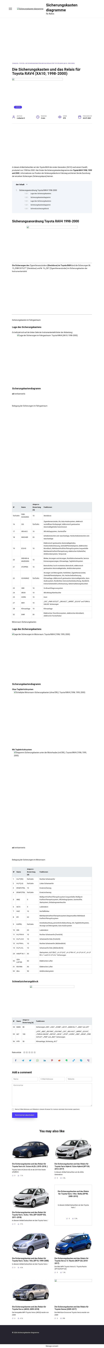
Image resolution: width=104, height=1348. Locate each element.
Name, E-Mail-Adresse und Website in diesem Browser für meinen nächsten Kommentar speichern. (47, 1109)
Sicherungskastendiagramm (41, 197)
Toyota (21, 63)
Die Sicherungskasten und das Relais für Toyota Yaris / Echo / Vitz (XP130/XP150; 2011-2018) (29, 1214)
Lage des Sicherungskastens (41, 193)
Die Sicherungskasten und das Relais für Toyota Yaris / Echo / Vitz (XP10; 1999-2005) (30, 1259)
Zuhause (15, 63)
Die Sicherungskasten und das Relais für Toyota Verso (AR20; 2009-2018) (29, 1308)
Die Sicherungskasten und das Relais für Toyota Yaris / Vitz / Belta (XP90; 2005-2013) (73, 1193)
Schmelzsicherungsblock (40, 208)
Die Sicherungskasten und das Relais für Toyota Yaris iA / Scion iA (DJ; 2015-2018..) (30, 1165)
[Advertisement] (52, 42)
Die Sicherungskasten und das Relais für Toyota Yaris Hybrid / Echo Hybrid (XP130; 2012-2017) (72, 1166)
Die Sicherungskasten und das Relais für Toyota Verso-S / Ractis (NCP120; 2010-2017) (72, 1260)
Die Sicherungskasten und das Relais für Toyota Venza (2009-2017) (72, 1308)
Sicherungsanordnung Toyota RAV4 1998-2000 (38, 190)
